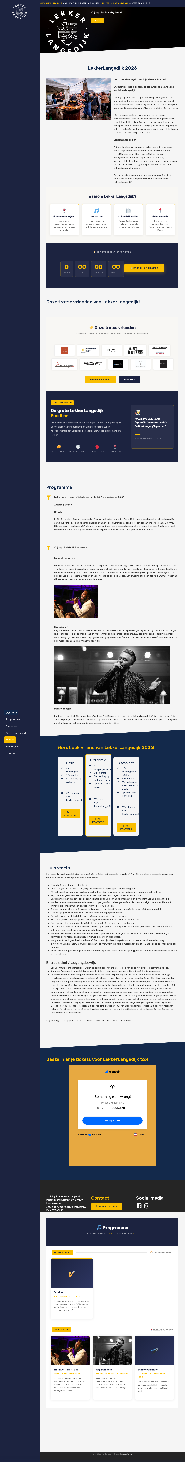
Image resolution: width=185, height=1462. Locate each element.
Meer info (129, 379)
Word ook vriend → (101, 379)
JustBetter (127, 1454)
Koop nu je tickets (145, 268)
